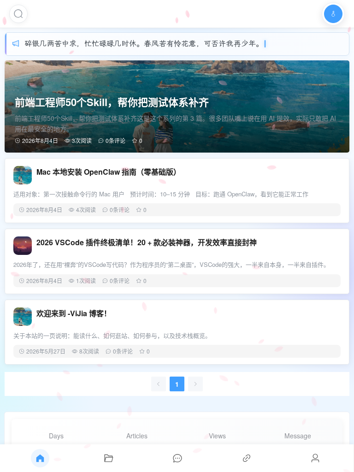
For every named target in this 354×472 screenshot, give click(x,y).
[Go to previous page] (158, 384)
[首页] (40, 458)
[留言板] (177, 458)
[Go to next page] (195, 384)
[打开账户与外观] (333, 14)
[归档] (109, 458)
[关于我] (315, 458)
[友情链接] (246, 458)
